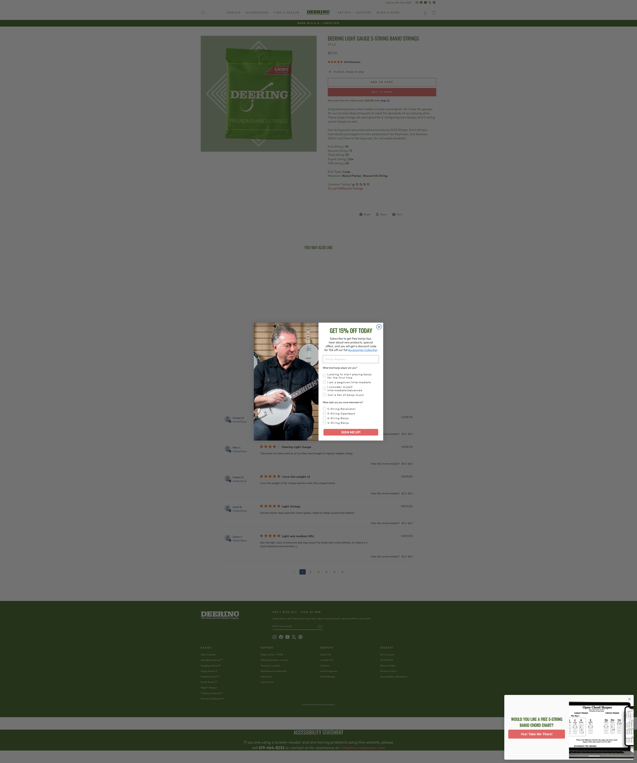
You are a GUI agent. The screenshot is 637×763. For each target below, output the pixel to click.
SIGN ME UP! (350, 432)
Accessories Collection (362, 350)
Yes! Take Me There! (537, 734)
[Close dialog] (379, 326)
